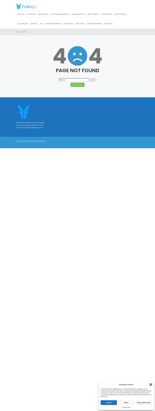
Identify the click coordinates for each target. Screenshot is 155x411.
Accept (109, 403)
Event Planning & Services (60, 14)
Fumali (40, 128)
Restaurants (68, 24)
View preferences (144, 403)
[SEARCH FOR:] (74, 80)
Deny (126, 403)
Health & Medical (93, 14)
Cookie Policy (126, 407)
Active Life (20, 14)
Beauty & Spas (43, 14)
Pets (41, 24)
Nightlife (34, 24)
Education (108, 24)
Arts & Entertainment (94, 24)
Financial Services (78, 14)
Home (18, 32)
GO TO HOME (77, 85)
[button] (151, 385)
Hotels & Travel (120, 14)
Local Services (22, 24)
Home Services (107, 14)
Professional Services (53, 24)
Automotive (31, 14)
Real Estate (80, 24)
